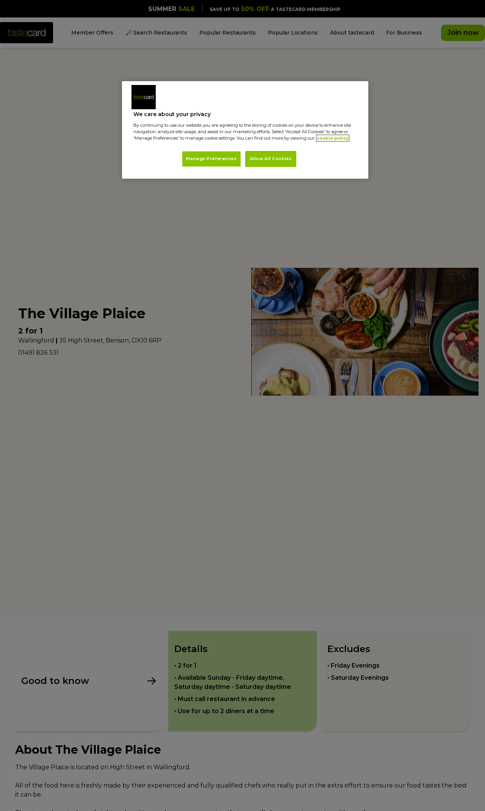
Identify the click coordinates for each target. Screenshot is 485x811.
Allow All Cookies (271, 158)
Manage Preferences (211, 158)
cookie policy (333, 138)
